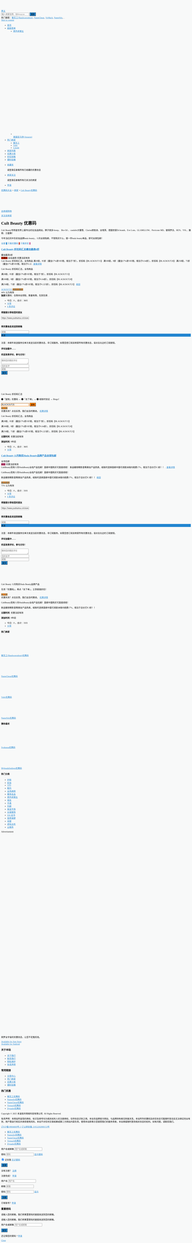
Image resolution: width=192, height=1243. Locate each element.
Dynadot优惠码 (14, 1108)
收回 (78, 284)
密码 (3, 1154)
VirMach (49, 18)
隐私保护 (11, 1062)
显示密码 (38, 1154)
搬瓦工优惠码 (13, 1096)
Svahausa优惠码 (8, 747)
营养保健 (11, 818)
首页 (9, 25)
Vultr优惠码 (6, 697)
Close (3, 1240)
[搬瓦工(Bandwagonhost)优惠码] (16, 652)
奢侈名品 (11, 794)
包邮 (9, 806)
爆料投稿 (11, 160)
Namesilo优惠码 (14, 1099)
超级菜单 (11, 28)
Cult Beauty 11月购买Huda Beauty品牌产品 (28, 455)
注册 (14, 1171)
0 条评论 (11, 306)
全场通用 (11, 791)
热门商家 (11, 140)
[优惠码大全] (14, 8)
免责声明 (11, 1065)
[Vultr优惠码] (16, 694)
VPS (9, 785)
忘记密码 (16, 1160)
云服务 (10, 827)
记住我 (7, 1160)
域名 (9, 800)
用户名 (4, 1181)
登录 (9, 185)
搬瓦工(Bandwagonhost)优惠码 (15, 655)
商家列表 (11, 151)
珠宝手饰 (11, 809)
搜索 (33, 14)
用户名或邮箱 (7, 1149)
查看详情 (37, 264)
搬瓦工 (16, 143)
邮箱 (3, 1186)
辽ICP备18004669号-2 (11, 1127)
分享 (9, 303)
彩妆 (9, 783)
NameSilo (58, 18)
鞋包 (9, 788)
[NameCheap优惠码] (16, 673)
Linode (16, 148)
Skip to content (7, 20)
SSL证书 (11, 815)
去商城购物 (6, 211)
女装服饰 (11, 812)
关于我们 (11, 1056)
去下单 (4, 408)
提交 (4, 373)
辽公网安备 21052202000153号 (36, 1127)
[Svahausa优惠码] (16, 744)
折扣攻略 (11, 157)
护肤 (9, 780)
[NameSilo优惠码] (16, 715)
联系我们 (11, 1059)
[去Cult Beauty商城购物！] (16, 208)
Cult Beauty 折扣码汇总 (20, 249)
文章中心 (11, 1076)
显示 (36, 1192)
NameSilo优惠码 (8, 718)
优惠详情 (44, 411)
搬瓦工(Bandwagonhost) (22, 18)
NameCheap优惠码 (9, 676)
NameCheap (39, 18)
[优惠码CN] (14, 1032)
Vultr (15, 145)
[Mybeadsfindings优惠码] (16, 765)
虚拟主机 (11, 824)
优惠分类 (11, 154)
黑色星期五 (18, 31)
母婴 (9, 821)
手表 (9, 803)
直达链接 (5, 483)
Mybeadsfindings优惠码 (11, 768)
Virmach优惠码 (14, 1105)
